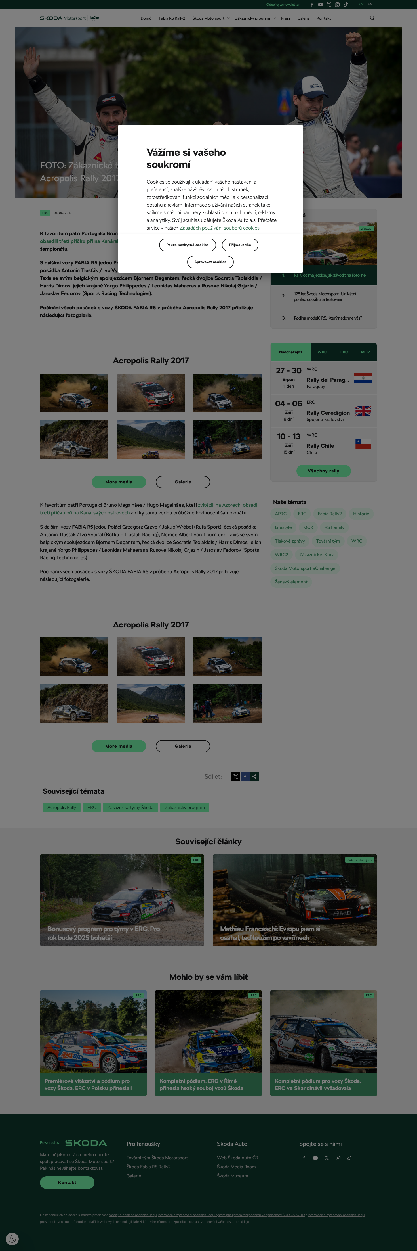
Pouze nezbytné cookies (188, 245)
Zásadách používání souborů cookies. (220, 228)
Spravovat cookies (210, 262)
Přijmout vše (240, 245)
